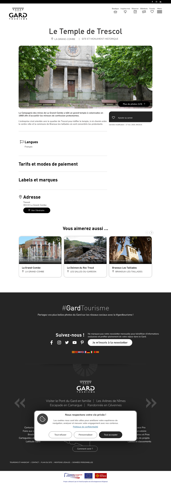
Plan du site (46, 462)
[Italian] (91, 352)
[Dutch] (79, 352)
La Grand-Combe (31, 267)
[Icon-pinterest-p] (82, 343)
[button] (147, 233)
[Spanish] (97, 352)
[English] (82, 352)
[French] (85, 352)
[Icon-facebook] (51, 343)
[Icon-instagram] (59, 343)
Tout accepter (110, 435)
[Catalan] (73, 352)
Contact (35, 462)
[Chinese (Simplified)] (76, 352)
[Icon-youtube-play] (74, 343)
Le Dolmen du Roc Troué (80, 267)
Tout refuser (60, 435)
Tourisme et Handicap (19, 462)
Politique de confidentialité (85, 426)
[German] (88, 352)
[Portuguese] (94, 352)
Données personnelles (82, 462)
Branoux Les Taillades (124, 267)
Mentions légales (62, 462)
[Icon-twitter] (67, 343)
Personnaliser (85, 435)
